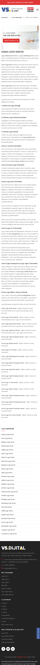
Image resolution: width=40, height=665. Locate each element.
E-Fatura (4, 603)
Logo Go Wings (6, 588)
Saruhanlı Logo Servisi (8, 518)
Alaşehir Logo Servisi (7, 484)
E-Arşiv (3, 606)
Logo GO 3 (4, 576)
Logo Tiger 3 (5, 582)
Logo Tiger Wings (6, 592)
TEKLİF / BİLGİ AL (10, 40)
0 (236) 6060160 (9, 565)
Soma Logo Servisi (7, 522)
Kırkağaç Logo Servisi (8, 499)
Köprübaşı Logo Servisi (8, 503)
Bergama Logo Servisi (8, 465)
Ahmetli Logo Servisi (7, 476)
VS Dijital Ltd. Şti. (22, 657)
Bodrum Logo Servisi (7, 457)
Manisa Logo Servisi (7, 434)
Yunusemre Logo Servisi (9, 534)
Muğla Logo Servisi (7, 450)
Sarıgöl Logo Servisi (7, 515)
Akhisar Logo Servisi (7, 480)
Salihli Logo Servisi (7, 511)
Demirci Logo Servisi (7, 488)
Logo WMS (4, 633)
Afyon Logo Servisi (7, 469)
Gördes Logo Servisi (7, 495)
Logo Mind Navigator (8, 642)
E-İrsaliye (4, 609)
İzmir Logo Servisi (6, 438)
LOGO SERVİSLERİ (16, 17)
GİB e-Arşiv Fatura (7, 625)
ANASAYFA (4, 17)
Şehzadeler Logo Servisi (8, 526)
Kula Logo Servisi (6, 507)
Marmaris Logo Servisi (8, 461)
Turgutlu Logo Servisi (8, 530)
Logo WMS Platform (7, 636)
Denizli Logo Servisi (7, 446)
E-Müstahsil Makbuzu (8, 618)
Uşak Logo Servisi (6, 473)
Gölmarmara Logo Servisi (9, 492)
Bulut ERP (4, 585)
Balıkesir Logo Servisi (7, 442)
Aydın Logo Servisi (7, 454)
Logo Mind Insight (7, 639)
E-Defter (4, 612)
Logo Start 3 (5, 579)
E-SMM (3, 621)
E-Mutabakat (5, 615)
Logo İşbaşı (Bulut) (7, 595)
